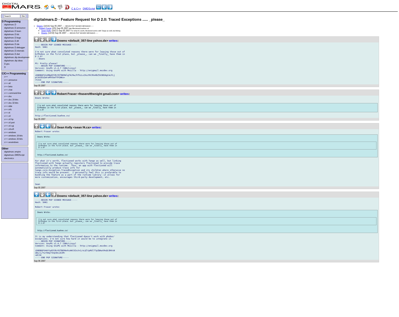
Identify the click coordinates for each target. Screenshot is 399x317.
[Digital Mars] (46, 8)
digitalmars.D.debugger (14, 47)
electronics (9, 158)
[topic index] (98, 8)
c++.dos (8, 96)
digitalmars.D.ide (11, 44)
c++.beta (8, 86)
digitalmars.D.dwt (12, 54)
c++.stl (7, 116)
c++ (6, 77)
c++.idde (8, 106)
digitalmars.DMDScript (14, 155)
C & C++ (76, 8)
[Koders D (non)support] (104, 8)
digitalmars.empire (12, 152)
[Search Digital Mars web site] (53, 8)
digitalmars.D (10, 24)
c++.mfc (8, 109)
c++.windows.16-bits (13, 135)
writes (113, 40)
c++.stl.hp (8, 119)
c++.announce (10, 80)
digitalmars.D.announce (14, 28)
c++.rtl (7, 113)
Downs (40, 26)
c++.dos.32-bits (11, 103)
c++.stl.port (9, 122)
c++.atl (7, 83)
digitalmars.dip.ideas (13, 60)
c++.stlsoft (9, 129)
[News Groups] (60, 8)
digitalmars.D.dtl (11, 41)
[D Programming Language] (67, 8)
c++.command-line (12, 93)
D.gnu (7, 64)
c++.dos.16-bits (11, 99)
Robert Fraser (45, 28)
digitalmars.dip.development (15, 57)
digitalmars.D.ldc (11, 34)
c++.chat (8, 90)
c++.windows (10, 132)
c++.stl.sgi (9, 126)
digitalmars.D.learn (12, 31)
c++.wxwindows (11, 142)
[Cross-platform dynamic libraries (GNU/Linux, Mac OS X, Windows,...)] (109, 8)
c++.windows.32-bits (13, 139)
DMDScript (89, 8)
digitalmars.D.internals (14, 51)
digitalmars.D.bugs (12, 38)
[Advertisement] (11, 170)
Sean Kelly (46, 30)
